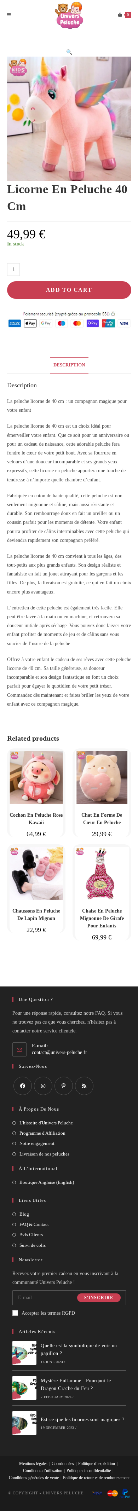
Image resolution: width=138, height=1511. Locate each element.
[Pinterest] (63, 1086)
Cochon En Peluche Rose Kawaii (36, 818)
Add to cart (69, 290)
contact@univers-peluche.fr (59, 1052)
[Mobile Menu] (9, 15)
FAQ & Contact (34, 1224)
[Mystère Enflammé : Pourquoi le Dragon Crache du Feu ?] (24, 1388)
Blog (24, 1214)
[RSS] (84, 1086)
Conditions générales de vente (34, 1477)
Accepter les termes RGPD (48, 1313)
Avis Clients (31, 1234)
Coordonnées (63, 1463)
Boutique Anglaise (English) (46, 1182)
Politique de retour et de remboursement (96, 1477)
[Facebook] (22, 1086)
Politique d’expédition (96, 1463)
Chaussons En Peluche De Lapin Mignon (36, 914)
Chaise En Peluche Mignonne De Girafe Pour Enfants (102, 918)
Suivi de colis (32, 1245)
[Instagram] (43, 1086)
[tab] (69, 365)
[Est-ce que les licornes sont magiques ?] (24, 1423)
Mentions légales (33, 1463)
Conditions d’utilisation (42, 1470)
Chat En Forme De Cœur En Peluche (101, 818)
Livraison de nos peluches (44, 1154)
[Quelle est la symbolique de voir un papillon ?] (24, 1353)
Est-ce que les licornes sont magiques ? (82, 1419)
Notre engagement (36, 1143)
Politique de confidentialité (89, 1470)
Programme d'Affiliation (42, 1133)
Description (69, 365)
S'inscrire (99, 1297)
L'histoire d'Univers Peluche (46, 1122)
